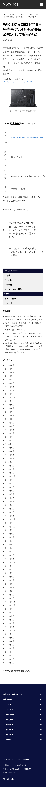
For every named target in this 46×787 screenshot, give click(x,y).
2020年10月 (10, 609)
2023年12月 (10, 476)
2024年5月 (9, 458)
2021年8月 (9, 577)
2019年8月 (9, 641)
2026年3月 (9, 383)
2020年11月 (10, 605)
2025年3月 (9, 426)
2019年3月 (9, 655)
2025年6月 (9, 415)
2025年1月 (9, 433)
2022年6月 (9, 541)
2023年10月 (10, 483)
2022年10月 (10, 526)
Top (4, 14)
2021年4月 (9, 587)
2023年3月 (9, 509)
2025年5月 (9, 419)
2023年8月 (9, 490)
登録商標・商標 (9, 773)
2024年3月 (9, 465)
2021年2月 (9, 594)
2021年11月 (10, 566)
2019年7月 (9, 645)
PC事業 (7, 275)
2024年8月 (9, 451)
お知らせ (13, 14)
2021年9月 (9, 573)
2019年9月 (9, 638)
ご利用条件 (27, 769)
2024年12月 (10, 437)
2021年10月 (10, 569)
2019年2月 (9, 659)
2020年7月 (9, 612)
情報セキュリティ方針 (11, 769)
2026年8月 (9, 365)
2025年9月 (9, 405)
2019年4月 (9, 652)
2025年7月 (9, 412)
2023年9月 (9, 487)
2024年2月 (9, 469)
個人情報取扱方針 (20, 765)
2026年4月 (9, 379)
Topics (23, 14)
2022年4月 (9, 548)
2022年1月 (9, 559)
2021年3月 (9, 591)
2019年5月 (9, 648)
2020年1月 (9, 627)
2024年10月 (10, 444)
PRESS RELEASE (11, 271)
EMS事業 (8, 285)
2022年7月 (9, 537)
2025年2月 (9, 430)
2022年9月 (9, 530)
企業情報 (6, 765)
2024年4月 (9, 462)
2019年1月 (9, 663)
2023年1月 (9, 516)
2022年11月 (10, 523)
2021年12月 (10, 562)
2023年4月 (9, 505)
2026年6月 (9, 372)
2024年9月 (9, 448)
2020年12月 (10, 602)
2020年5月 (9, 616)
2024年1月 (9, 473)
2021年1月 (9, 598)
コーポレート (10, 280)
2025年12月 (10, 394)
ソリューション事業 (13, 289)
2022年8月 (9, 534)
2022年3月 (9, 551)
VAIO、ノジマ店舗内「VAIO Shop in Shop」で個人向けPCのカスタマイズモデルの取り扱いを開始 (23, 336)
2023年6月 (9, 498)
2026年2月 (9, 387)
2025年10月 (10, 401)
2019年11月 (10, 630)
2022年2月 (9, 555)
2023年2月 (9, 512)
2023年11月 (10, 480)
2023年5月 (9, 501)
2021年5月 (9, 584)
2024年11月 (10, 440)
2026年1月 (9, 390)
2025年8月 (9, 408)
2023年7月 (9, 494)
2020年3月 (9, 623)
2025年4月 (9, 422)
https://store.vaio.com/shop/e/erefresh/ (17, 82)
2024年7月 (9, 455)
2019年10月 (10, 634)
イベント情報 (10, 298)
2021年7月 (9, 580)
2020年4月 (9, 620)
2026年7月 (9, 369)
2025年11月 (10, 397)
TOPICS (7, 294)
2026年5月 (9, 376)
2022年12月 (10, 519)
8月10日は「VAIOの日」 (15, 330)
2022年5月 (9, 544)
